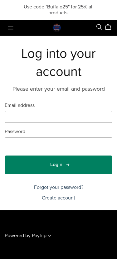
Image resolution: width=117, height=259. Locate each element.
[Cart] (110, 27)
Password (15, 132)
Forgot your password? (58, 187)
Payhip (39, 236)
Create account (58, 198)
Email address (20, 105)
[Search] (99, 27)
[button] (49, 236)
